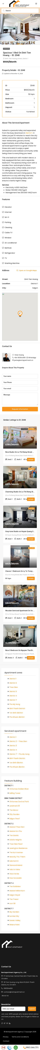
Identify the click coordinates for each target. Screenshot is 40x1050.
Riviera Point (14, 924)
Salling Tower (14, 793)
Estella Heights (15, 840)
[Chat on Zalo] (9, 1047)
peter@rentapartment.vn (23, 360)
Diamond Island (15, 865)
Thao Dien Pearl (16, 844)
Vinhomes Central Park (19, 801)
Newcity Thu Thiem (17, 857)
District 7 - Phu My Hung (19, 754)
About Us (5, 996)
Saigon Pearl (14, 818)
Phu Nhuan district (16, 717)
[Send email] (3, 1047)
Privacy (5, 1037)
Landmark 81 (14, 806)
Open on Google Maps (28, 270)
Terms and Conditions (20, 1037)
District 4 (13, 696)
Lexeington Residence (18, 848)
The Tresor (13, 899)
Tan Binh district (16, 713)
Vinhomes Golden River (19, 789)
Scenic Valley (14, 920)
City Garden (14, 814)
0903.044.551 (32, 1047)
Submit (32, 1009)
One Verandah (15, 878)
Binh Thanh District (17, 708)
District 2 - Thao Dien (18, 741)
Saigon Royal (14, 895)
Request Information (20, 409)
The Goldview (15, 886)
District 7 (13, 700)
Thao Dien (13, 687)
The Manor (13, 810)
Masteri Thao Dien (16, 827)
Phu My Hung (14, 704)
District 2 (13, 683)
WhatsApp (32, 358)
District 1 (29, 133)
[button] (20, 314)
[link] (20, 437)
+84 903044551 (20, 358)
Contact (6, 1041)
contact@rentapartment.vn (14, 992)
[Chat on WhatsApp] (16, 1047)
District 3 (13, 691)
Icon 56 (12, 903)
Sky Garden (14, 912)
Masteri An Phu (15, 831)
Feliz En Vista (14, 869)
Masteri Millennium (17, 891)
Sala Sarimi (13, 861)
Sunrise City (14, 916)
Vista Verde (14, 874)
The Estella (13, 835)
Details (30, 459)
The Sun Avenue (16, 852)
